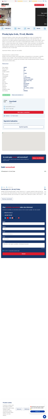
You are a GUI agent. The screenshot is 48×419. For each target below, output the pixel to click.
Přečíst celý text (5, 63)
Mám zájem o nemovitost (24, 112)
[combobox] (5, 1)
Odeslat (23, 253)
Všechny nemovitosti (7, 199)
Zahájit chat (37, 411)
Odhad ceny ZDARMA (38, 158)
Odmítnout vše (27, 409)
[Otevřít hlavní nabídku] (45, 5)
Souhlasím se (6, 250)
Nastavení (19, 409)
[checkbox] (3, 250)
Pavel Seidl (12, 101)
